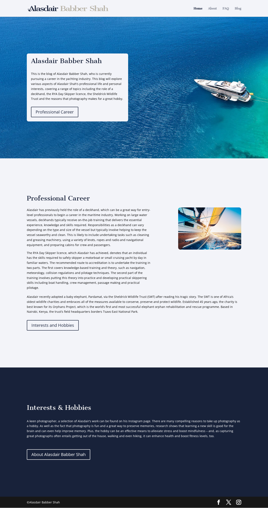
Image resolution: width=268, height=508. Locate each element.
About (212, 8)
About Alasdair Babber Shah (58, 454)
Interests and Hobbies (52, 325)
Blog (238, 8)
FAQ (226, 8)
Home (198, 8)
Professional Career (55, 112)
